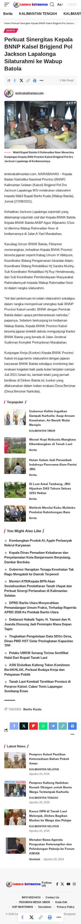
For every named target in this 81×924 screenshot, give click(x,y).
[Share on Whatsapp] (43, 726)
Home (7, 23)
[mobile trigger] (8, 4)
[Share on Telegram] (53, 726)
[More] (41, 80)
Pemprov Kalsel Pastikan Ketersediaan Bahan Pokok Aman (49, 759)
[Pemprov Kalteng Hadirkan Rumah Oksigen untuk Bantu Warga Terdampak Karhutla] (15, 789)
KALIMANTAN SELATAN (44, 769)
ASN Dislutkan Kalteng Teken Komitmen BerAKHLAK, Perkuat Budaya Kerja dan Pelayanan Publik (37, 669)
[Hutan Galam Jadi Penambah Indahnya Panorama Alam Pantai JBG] (15, 466)
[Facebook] (57, 884)
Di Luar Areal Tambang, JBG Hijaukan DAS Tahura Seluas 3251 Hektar (50, 488)
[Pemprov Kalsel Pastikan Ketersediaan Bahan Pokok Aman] (15, 760)
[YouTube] (68, 884)
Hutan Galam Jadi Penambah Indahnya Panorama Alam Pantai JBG (53, 464)
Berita (10, 30)
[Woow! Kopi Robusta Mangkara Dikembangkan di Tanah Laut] (15, 445)
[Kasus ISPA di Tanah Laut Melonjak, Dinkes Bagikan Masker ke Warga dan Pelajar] (15, 817)
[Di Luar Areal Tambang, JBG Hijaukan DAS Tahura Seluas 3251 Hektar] (15, 490)
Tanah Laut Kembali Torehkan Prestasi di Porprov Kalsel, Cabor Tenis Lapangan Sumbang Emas (37, 686)
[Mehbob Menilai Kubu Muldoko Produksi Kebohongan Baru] (15, 513)
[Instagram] (74, 884)
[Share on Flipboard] (33, 726)
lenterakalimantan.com (29, 93)
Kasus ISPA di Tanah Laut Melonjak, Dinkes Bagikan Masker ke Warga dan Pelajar (50, 815)
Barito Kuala (32, 709)
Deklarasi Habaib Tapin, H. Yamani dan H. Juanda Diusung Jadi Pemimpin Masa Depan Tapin (37, 624)
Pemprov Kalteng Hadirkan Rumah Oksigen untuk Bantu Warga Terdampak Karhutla (50, 787)
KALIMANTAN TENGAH (43, 797)
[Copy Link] (28, 80)
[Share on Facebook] (15, 80)
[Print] (35, 80)
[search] (52, 4)
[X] (62, 884)
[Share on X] (21, 80)
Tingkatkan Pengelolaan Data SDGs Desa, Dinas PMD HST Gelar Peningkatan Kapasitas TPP (38, 641)
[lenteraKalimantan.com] (30, 4)
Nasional (34, 859)
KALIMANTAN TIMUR (42, 430)
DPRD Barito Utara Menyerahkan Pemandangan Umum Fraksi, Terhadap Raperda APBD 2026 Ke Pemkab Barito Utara (40, 607)
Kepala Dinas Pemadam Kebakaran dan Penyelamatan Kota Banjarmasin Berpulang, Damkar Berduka (37, 557)
